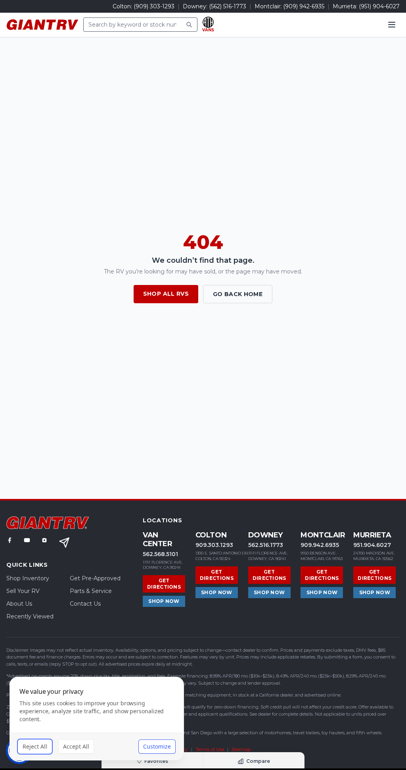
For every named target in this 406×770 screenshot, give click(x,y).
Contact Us (85, 603)
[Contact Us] (64, 542)
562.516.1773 (265, 545)
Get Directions (164, 584)
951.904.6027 (372, 545)
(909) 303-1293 (154, 6)
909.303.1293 (214, 545)
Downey (265, 535)
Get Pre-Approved (95, 578)
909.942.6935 (320, 545)
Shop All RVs (166, 293)
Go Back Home (237, 294)
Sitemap (241, 749)
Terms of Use (209, 749)
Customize (157, 746)
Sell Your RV (23, 591)
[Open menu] (392, 25)
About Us (19, 603)
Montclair (323, 535)
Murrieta (372, 535)
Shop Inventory (27, 578)
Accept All (76, 746)
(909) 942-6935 (303, 6)
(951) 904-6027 (379, 6)
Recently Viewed (30, 616)
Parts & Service (91, 591)
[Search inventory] (189, 24)
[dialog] (97, 718)
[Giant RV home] (42, 24)
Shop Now (163, 601)
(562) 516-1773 (227, 6)
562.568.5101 (160, 554)
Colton (210, 535)
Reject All (35, 746)
